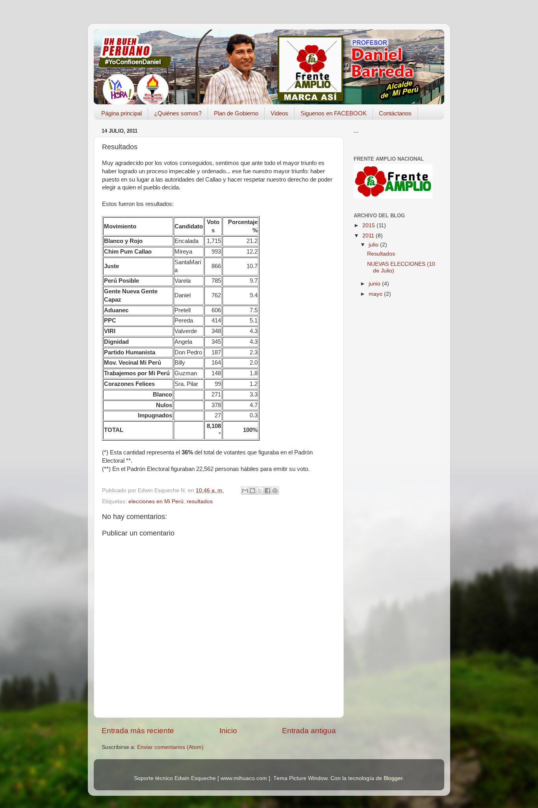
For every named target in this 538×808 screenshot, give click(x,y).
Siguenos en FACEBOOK (334, 113)
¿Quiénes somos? (178, 113)
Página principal (121, 113)
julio (374, 245)
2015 (369, 225)
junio (375, 284)
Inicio (228, 730)
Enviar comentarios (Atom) (170, 747)
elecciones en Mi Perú (156, 501)
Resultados (381, 254)
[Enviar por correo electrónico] (245, 491)
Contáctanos (395, 113)
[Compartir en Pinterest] (275, 491)
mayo (376, 294)
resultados (200, 501)
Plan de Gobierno (236, 113)
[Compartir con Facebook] (267, 491)
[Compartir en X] (260, 491)
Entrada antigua (309, 730)
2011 (369, 236)
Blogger (393, 778)
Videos (279, 113)
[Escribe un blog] (252, 491)
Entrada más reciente (138, 730)
